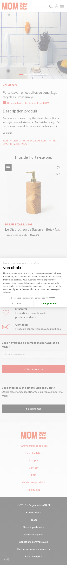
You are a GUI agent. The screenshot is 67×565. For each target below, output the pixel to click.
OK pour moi (50, 303)
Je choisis (17, 303)
